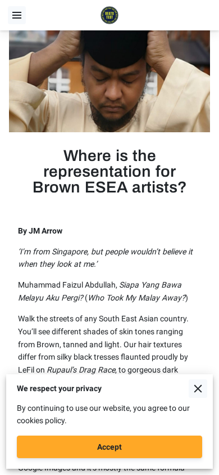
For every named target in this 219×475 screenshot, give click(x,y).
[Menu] (17, 15)
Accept (109, 446)
